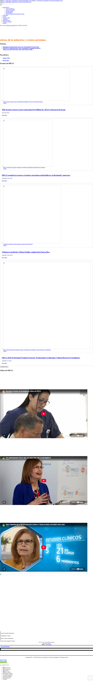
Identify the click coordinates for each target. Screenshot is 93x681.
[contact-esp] (43, 574)
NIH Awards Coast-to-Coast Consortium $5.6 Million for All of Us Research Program (23, 101)
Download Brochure (5, 646)
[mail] (0, 649)
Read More (4, 115)
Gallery (5, 103)
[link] (21, 47)
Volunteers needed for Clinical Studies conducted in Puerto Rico (18, 244)
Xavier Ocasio (10, 25)
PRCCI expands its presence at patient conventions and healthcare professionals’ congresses (24, 167)
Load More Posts (4, 366)
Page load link (3, 659)
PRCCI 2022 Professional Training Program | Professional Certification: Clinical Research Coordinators (27, 349)
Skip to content (3, 661)
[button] (3, 662)
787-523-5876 (48, 644)
